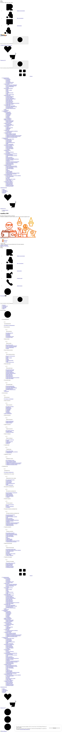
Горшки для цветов (7, 123)
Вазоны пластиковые (9, 121)
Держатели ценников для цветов (11, 155)
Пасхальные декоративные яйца (11, 106)
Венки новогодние (9, 99)
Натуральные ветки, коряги (10, 553)
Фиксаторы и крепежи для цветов (11, 162)
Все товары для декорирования (9, 325)
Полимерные (8, 412)
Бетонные (7, 117)
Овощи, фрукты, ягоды (10, 94)
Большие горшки (9, 124)
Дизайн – (4, 245)
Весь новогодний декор (10, 369)
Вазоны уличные (9, 122)
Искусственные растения (8, 88)
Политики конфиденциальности (25, 729)
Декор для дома (6, 583)
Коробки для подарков (10, 185)
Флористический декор (8, 174)
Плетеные (7, 116)
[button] (8, 52)
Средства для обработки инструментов (12, 161)
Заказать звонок (9, 45)
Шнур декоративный (9, 144)
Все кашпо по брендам (10, 439)
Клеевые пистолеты (9, 146)
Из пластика (8, 81)
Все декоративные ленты (10, 479)
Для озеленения (5, 610)
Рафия (7, 143)
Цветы (7, 89)
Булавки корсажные (9, 154)
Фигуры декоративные (10, 86)
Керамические (8, 112)
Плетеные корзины (7, 150)
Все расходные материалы (10, 514)
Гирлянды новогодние (10, 96)
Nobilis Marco (8, 128)
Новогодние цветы (9, 102)
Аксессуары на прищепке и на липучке (12, 103)
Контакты (4, 192)
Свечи (5, 109)
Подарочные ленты (9, 184)
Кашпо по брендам (7, 125)
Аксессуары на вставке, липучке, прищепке (13, 175)
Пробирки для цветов (9, 159)
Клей (7, 156)
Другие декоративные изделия (11, 85)
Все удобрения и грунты (10, 460)
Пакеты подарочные (9, 182)
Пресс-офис (4, 307)
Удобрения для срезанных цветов (11, 137)
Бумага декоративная (9, 167)
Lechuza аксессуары (9, 127)
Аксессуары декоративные (10, 105)
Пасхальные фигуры (9, 107)
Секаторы (7, 149)
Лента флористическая (10, 158)
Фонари (7, 87)
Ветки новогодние (9, 100)
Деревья (7, 91)
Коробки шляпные (9, 172)
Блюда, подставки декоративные (11, 84)
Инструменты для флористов (9, 644)
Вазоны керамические (10, 120)
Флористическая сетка (10, 164)
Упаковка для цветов (7, 165)
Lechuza (7, 126)
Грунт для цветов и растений (11, 133)
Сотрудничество (5, 191)
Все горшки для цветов (10, 430)
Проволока (8, 160)
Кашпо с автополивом (8, 118)
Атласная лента (8, 139)
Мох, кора (7, 178)
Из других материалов (10, 506)
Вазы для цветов (7, 78)
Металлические (8, 113)
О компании (4, 190)
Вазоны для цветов (7, 119)
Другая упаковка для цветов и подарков (12, 540)
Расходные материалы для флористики (10, 153)
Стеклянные (8, 115)
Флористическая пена (9, 163)
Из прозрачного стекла (10, 82)
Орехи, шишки (8, 554)
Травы (7, 93)
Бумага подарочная (9, 183)
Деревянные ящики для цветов (11, 173)
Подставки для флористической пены (12, 520)
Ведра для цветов (9, 493)
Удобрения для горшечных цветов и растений (13, 135)
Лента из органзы (9, 140)
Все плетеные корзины (10, 504)
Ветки (7, 358)
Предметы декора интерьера (11, 98)
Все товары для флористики (9, 472)
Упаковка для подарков (8, 181)
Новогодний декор (7, 95)
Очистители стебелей (9, 148)
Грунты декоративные (10, 176)
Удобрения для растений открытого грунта (13, 136)
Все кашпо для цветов (10, 406)
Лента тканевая (8, 141)
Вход (5, 295)
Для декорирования (5, 77)
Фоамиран (8, 170)
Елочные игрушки (9, 371)
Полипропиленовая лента (10, 142)
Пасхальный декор (7, 604)
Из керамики (8, 79)
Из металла (8, 80)
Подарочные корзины (9, 567)
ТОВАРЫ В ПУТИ (3, 187)
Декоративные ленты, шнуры (9, 638)
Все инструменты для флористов (11, 492)
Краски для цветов (9, 157)
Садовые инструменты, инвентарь (12, 131)
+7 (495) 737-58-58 (3, 45)
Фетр (7, 169)
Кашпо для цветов (7, 611)
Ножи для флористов (9, 147)
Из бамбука (8, 152)
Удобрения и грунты (7, 132)
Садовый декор (6, 130)
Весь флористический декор (11, 549)
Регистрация (2, 295)
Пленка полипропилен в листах (11, 533)
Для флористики (5, 637)
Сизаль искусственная (10, 168)
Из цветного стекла (9, 83)
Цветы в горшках (9, 90)
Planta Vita (8, 129)
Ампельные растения (9, 92)
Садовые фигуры (9, 452)
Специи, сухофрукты (9, 180)
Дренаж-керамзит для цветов (11, 134)
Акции (3, 189)
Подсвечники (6, 110)
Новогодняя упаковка (9, 378)
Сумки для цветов (9, 171)
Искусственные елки (9, 101)
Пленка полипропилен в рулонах (11, 166)
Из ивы (7, 151)
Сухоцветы (8, 177)
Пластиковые (8, 114)
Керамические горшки (10, 432)
